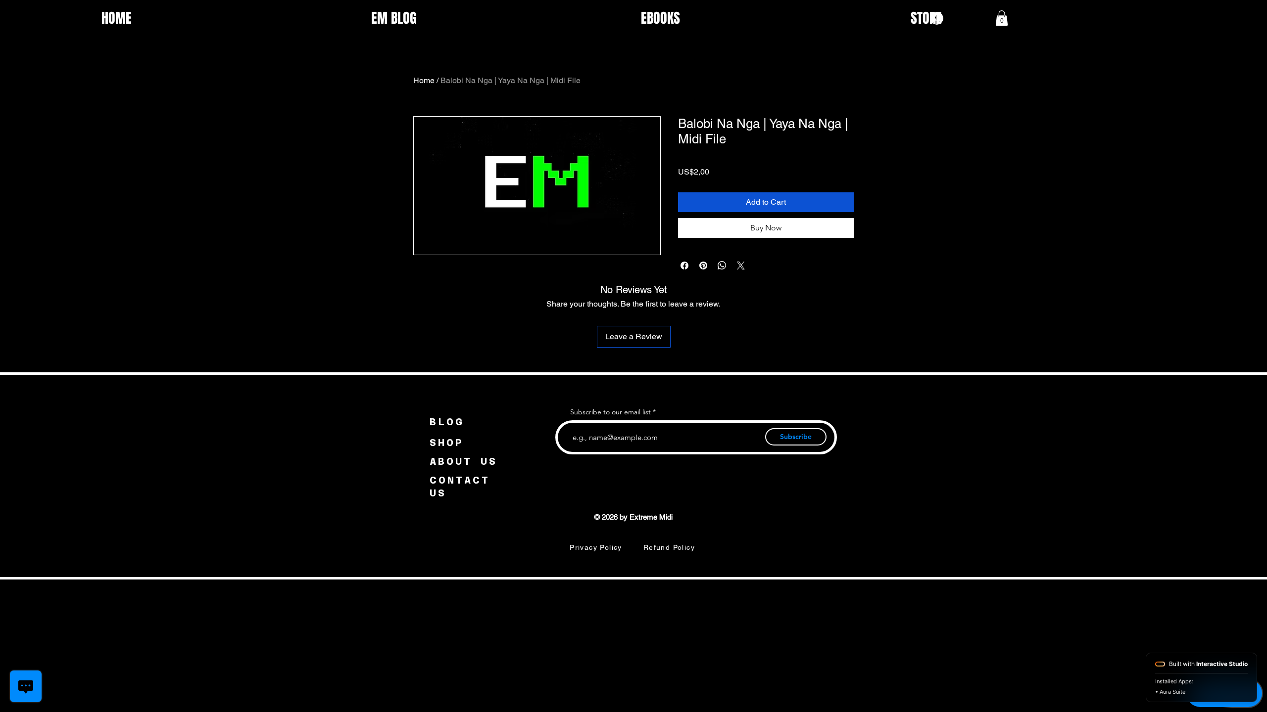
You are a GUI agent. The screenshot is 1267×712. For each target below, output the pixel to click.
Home (424, 80)
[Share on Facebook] (684, 265)
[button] (1001, 18)
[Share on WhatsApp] (722, 265)
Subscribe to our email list (610, 411)
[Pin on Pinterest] (703, 265)
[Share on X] (741, 265)
